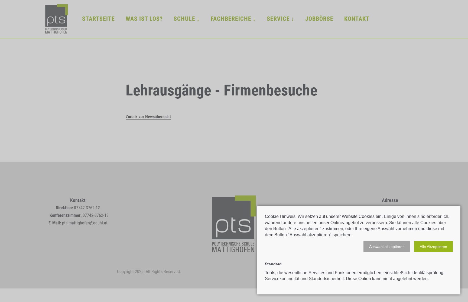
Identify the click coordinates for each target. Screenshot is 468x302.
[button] (386, 246)
